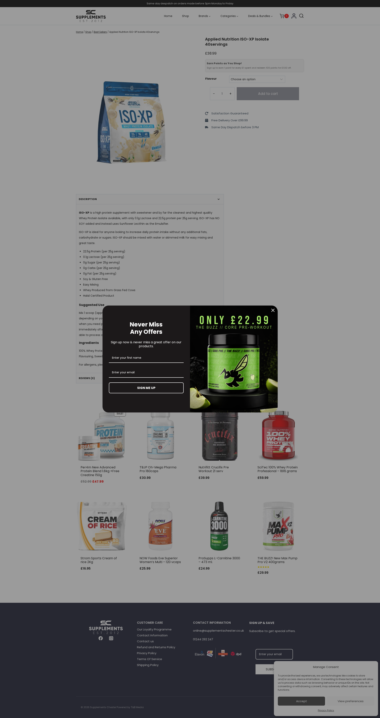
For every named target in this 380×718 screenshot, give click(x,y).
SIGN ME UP (146, 388)
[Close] (273, 310)
